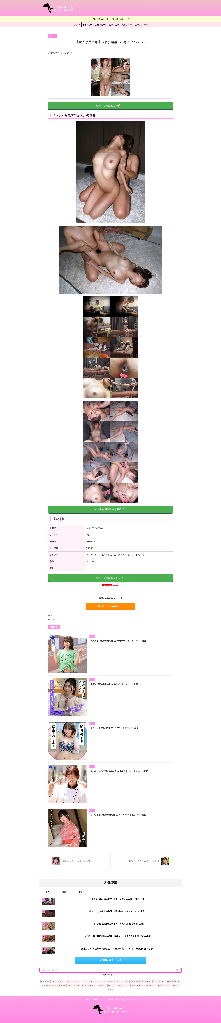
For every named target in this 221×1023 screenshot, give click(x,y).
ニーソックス (87, 981)
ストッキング (58, 981)
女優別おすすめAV (49, 985)
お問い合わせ (130, 1000)
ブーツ (124, 981)
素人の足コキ (56, 620)
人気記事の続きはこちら (110, 960)
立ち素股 (62, 985)
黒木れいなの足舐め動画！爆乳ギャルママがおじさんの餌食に (118, 911)
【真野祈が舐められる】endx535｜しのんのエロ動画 (113, 684)
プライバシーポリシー (114, 1000)
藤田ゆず (111, 985)
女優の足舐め (100, 24)
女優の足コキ (158, 981)
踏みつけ (176, 985)
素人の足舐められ (88, 985)
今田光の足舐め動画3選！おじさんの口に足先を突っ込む (118, 923)
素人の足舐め (114, 24)
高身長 (110, 990)
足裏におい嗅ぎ (141, 24)
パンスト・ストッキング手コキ (107, 981)
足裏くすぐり (127, 24)
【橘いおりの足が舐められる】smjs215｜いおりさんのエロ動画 (118, 771)
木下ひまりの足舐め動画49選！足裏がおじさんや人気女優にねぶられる (118, 936)
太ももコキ (134, 981)
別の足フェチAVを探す (108, 606)
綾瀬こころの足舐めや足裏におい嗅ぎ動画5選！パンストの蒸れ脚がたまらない (117, 948)
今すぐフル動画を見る (108, 577)
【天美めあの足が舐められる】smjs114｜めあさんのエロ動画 (117, 640)
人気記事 (76, 24)
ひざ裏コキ (45, 981)
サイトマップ (98, 1000)
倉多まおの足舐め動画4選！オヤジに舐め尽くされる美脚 (118, 899)
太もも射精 (146, 981)
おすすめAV (87, 24)
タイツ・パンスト (72, 981)
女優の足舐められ (173, 981)
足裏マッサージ (163, 985)
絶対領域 (101, 985)
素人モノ (54, 616)
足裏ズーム (150, 985)
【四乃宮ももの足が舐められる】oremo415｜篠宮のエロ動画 (117, 814)
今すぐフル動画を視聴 (108, 105)
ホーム (88, 1000)
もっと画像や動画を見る (108, 509)
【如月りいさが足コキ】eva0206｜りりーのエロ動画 (114, 727)
